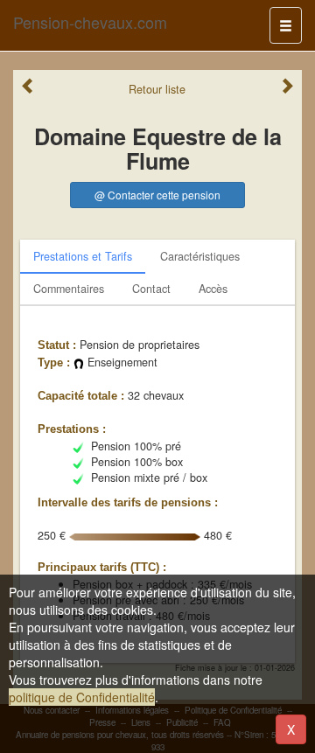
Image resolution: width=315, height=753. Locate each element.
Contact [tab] (151, 288)
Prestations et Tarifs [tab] (82, 256)
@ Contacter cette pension (157, 194)
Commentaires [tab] (68, 288)
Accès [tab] (213, 288)
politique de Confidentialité (82, 697)
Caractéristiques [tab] (200, 256)
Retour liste (157, 89)
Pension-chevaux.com (90, 21)
